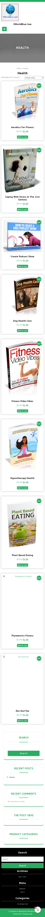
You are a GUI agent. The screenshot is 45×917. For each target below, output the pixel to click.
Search (23, 737)
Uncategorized (22, 904)
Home (19, 68)
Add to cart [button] (22, 137)
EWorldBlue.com (23, 24)
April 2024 (22, 877)
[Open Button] (4, 29)
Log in (22, 892)
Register (23, 888)
